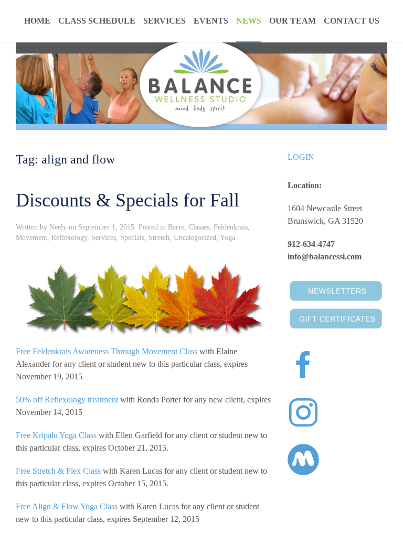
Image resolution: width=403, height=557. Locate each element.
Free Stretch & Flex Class (58, 470)
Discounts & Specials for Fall (127, 200)
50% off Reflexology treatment (67, 399)
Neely (58, 227)
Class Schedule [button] (96, 20)
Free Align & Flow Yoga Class (67, 506)
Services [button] (164, 20)
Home (37, 20)
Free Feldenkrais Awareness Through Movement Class (106, 351)
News (248, 20)
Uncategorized (195, 238)
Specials (132, 238)
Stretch (159, 238)
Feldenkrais (231, 227)
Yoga (227, 238)
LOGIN (301, 156)
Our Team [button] (292, 20)
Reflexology (69, 238)
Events (211, 20)
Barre (176, 227)
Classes (198, 227)
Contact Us (351, 20)
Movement (31, 238)
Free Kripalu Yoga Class (56, 435)
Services (103, 238)
